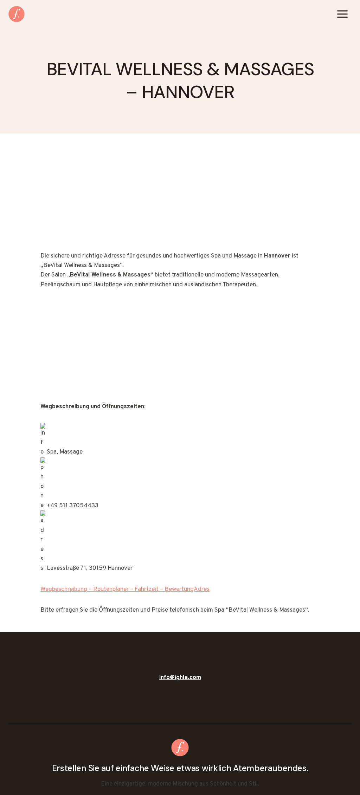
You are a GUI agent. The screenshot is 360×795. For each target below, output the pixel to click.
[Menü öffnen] (342, 14)
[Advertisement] (180, 199)
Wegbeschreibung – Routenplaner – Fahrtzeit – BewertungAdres (125, 589)
